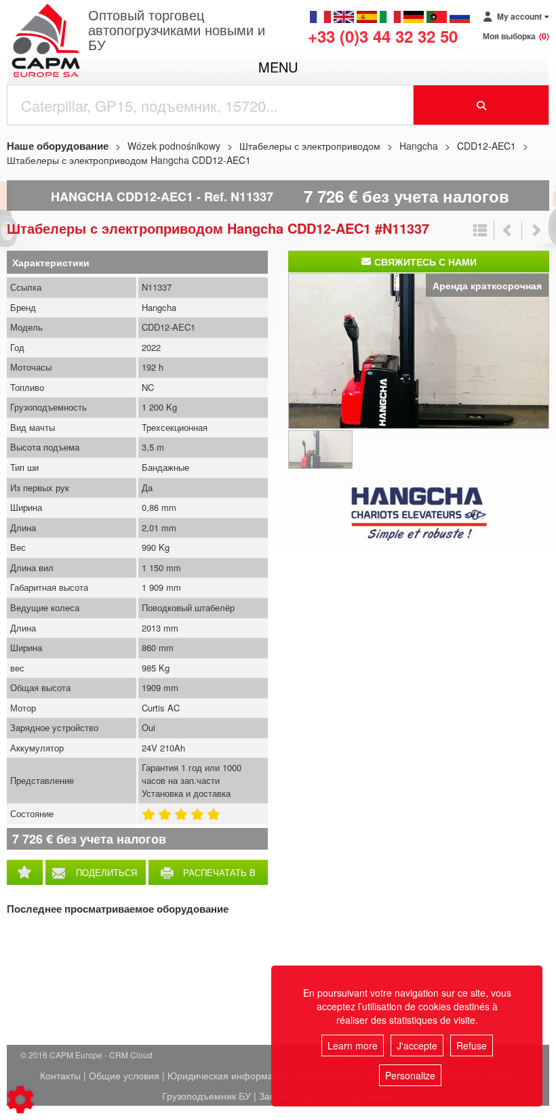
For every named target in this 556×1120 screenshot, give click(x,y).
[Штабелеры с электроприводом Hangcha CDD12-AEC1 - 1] (419, 349)
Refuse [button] (471, 1045)
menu (278, 67)
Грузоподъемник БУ (206, 1095)
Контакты (60, 1075)
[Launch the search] (481, 105)
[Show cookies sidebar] (20, 1099)
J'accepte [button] (417, 1045)
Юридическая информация (228, 1075)
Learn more (352, 1045)
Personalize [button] (410, 1075)
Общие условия (124, 1075)
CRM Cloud (131, 1054)
